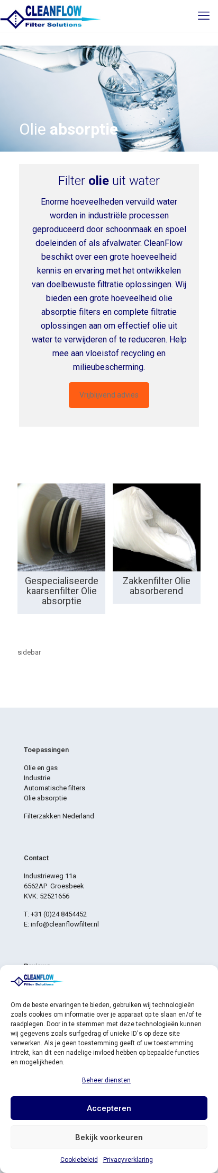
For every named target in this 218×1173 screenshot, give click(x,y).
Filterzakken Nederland (59, 816)
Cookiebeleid (79, 1159)
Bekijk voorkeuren (109, 1137)
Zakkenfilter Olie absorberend (156, 585)
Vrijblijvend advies (109, 395)
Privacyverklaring (128, 1159)
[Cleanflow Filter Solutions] (50, 16)
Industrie (37, 778)
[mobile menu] (204, 16)
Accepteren (109, 1108)
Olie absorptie (45, 798)
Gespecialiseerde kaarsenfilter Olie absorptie (61, 590)
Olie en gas (41, 768)
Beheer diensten (106, 1080)
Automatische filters (54, 788)
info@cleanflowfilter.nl (65, 924)
